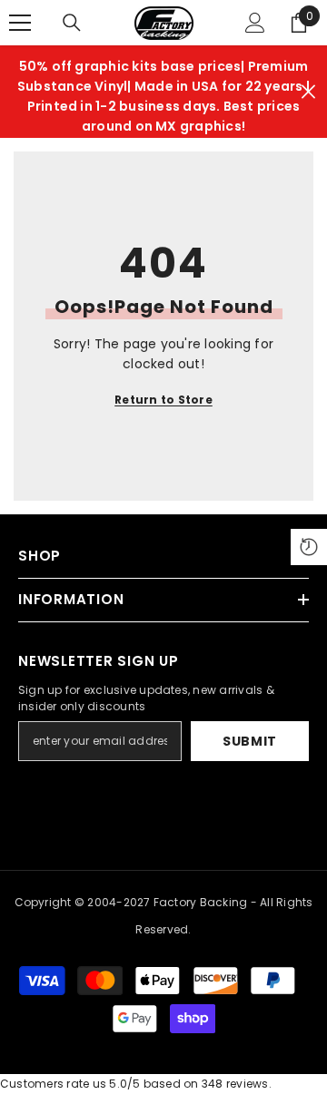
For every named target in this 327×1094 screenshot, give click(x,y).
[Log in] (255, 23)
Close (308, 92)
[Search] (72, 23)
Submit (250, 741)
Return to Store (163, 399)
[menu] (20, 23)
